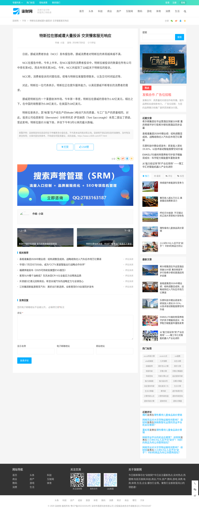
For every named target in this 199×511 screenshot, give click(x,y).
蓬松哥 (145, 430)
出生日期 (177, 361)
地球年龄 (149, 371)
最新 (158, 176)
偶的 (144, 415)
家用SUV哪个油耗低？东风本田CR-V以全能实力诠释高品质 (50, 275)
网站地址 (100, 346)
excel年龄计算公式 (149, 356)
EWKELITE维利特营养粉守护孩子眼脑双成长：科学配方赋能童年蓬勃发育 (172, 320)
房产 (119, 11)
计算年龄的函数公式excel (163, 396)
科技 (100, 11)
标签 (181, 176)
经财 (80, 500)
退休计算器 (177, 401)
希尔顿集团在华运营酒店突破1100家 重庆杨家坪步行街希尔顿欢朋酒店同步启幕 (162, 124)
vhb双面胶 (149, 361)
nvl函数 (177, 356)
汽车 (24, 20)
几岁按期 (163, 361)
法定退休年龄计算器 (149, 386)
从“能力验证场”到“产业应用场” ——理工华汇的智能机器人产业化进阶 (172, 335)
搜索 (144, 32)
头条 (91, 11)
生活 (177, 11)
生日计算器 (149, 391)
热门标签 (31, 2)
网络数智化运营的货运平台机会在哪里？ (162, 423)
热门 (146, 176)
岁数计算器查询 (177, 371)
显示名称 (21, 346)
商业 (109, 11)
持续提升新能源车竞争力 (172, 183)
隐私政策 (43, 2)
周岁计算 (177, 366)
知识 (119, 500)
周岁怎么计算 (163, 366)
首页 (81, 11)
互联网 (129, 11)
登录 (167, 2)
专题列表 (16, 2)
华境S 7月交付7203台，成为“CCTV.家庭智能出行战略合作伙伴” (52, 264)
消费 (168, 11)
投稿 (183, 2)
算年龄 (163, 391)
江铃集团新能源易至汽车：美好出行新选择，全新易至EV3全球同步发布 (56, 286)
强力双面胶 (149, 381)
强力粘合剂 (163, 381)
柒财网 (15, 20)
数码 (140, 11)
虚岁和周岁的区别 (177, 391)
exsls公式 (163, 356)
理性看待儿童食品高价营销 (168, 415)
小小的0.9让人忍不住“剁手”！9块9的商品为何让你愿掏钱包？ (171, 246)
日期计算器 (177, 381)
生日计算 (177, 386)
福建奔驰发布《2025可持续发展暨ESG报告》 (43, 270)
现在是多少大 (163, 386)
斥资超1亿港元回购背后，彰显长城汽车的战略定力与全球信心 (51, 281)
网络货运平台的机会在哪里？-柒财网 (161, 437)
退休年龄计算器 (149, 401)
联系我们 (56, 2)
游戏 (149, 11)
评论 (20, 313)
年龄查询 (149, 376)
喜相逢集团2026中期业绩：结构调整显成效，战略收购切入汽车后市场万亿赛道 (60, 259)
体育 (158, 11)
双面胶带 (149, 366)
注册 (174, 2)
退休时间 (163, 401)
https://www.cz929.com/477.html (92, 136)
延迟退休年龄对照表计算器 (177, 376)
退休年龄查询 (177, 396)
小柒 (62, 42)
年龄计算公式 (163, 376)
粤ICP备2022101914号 (80, 506)
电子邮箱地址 (63, 346)
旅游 (88, 500)
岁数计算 (163, 371)
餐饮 (134, 500)
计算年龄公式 (149, 396)
